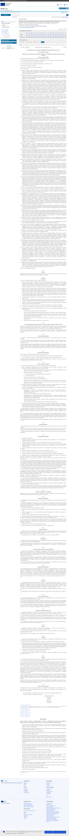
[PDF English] (38, 35)
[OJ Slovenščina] (62, 37)
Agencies (47, 821)
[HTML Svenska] (65, 34)
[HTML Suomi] (64, 34)
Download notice (6, 32)
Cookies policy (26, 790)
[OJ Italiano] (45, 37)
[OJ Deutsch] (33, 37)
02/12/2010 (9, 46)
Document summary (5, 27)
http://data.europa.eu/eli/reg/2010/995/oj (27, 27)
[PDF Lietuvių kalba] (48, 35)
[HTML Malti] (52, 34)
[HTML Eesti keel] (35, 34)
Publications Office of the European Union (16, 782)
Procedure (4, 25)
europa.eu (8, 803)
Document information (6, 23)
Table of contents (6, 40)
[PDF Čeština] (30, 35)
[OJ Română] (58, 37)
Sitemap (25, 785)
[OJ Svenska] (65, 37)
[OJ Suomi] (64, 37)
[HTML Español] (28, 34)
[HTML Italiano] (45, 34)
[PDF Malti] (52, 35)
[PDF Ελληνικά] (36, 35)
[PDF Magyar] (50, 35)
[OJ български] (26, 37)
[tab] (43, 31)
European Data (48, 789)
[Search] (67, 15)
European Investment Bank (50, 814)
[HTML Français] (40, 34)
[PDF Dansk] (31, 35)
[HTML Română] (58, 34)
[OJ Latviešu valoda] (47, 37)
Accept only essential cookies (59, 832)
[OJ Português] (57, 37)
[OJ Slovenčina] (60, 37)
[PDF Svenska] (65, 35)
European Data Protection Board (51, 818)
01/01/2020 (9, 45)
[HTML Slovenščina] (62, 34)
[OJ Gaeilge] (42, 37)
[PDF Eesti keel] (35, 35)
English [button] (67, 4)
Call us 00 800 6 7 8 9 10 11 (28, 803)
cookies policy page (22, 831)
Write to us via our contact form (28, 805)
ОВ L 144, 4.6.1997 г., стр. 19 (25, 716)
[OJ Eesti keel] (35, 37)
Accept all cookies (48, 832)
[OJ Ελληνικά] (36, 37)
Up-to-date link (5, 29)
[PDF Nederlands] (53, 35)
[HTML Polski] (55, 34)
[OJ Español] (28, 37)
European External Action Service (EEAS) (52, 811)
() (52, 63)
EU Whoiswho (48, 792)
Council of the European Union (50, 805)
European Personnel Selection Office (51, 819)
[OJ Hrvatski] (43, 37)
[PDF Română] (58, 35)
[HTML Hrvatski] (43, 34)
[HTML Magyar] (50, 34)
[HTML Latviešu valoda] (47, 34)
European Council (49, 804)
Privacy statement (26, 792)
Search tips (15, 17)
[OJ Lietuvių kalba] (48, 37)
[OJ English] (38, 37)
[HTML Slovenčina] (60, 34)
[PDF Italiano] (45, 35)
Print (66, 12)
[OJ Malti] (52, 37)
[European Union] (3, 801)
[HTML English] (38, 34)
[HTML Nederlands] (53, 34)
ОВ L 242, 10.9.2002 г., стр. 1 (25, 708)
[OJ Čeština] (30, 37)
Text (3, 21)
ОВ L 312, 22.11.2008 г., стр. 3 (26, 715)
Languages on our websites (28, 814)
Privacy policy (26, 815)
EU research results (49, 791)
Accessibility (26, 791)
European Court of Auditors (50, 810)
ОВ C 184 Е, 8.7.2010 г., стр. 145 (43, 706)
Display (43, 42)
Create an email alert (6, 35)
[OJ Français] (40, 37)
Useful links (48, 785)
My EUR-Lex (61, 4)
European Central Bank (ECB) (50, 809)
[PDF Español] (28, 35)
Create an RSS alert (6, 37)
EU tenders (48, 790)
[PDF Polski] (55, 35)
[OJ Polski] (55, 37)
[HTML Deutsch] (33, 34)
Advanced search (65, 17)
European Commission (49, 806)
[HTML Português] (57, 34)
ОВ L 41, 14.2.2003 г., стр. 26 (25, 712)
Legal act (8, 48)
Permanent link (5, 31)
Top (21, 774)
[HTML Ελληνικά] (36, 34)
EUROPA (3, 12)
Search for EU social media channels (29, 810)
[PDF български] (26, 35)
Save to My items (6, 34)
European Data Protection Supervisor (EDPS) (53, 817)
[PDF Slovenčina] (60, 35)
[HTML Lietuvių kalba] (48, 34)
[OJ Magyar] (50, 37)
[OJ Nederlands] (53, 37)
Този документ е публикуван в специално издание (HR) (28, 24)
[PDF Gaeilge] (42, 35)
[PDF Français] (40, 35)
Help (63, 12)
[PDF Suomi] (64, 35)
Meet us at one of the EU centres (29, 806)
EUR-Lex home (7, 12)
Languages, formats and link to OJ (26, 30)
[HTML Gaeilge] (42, 34)
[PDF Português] (57, 35)
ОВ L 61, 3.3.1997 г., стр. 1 (25, 711)
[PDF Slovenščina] (62, 35)
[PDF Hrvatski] (43, 35)
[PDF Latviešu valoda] (47, 35)
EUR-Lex (4, 9)
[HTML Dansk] (31, 34)
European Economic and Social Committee (52, 812)
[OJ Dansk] (31, 37)
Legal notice (25, 789)
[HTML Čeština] (30, 34)
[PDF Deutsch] (33, 35)
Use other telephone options (28, 804)
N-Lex (47, 795)
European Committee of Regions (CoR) (52, 813)
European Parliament (49, 803)
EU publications (48, 793)
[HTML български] (26, 34)
